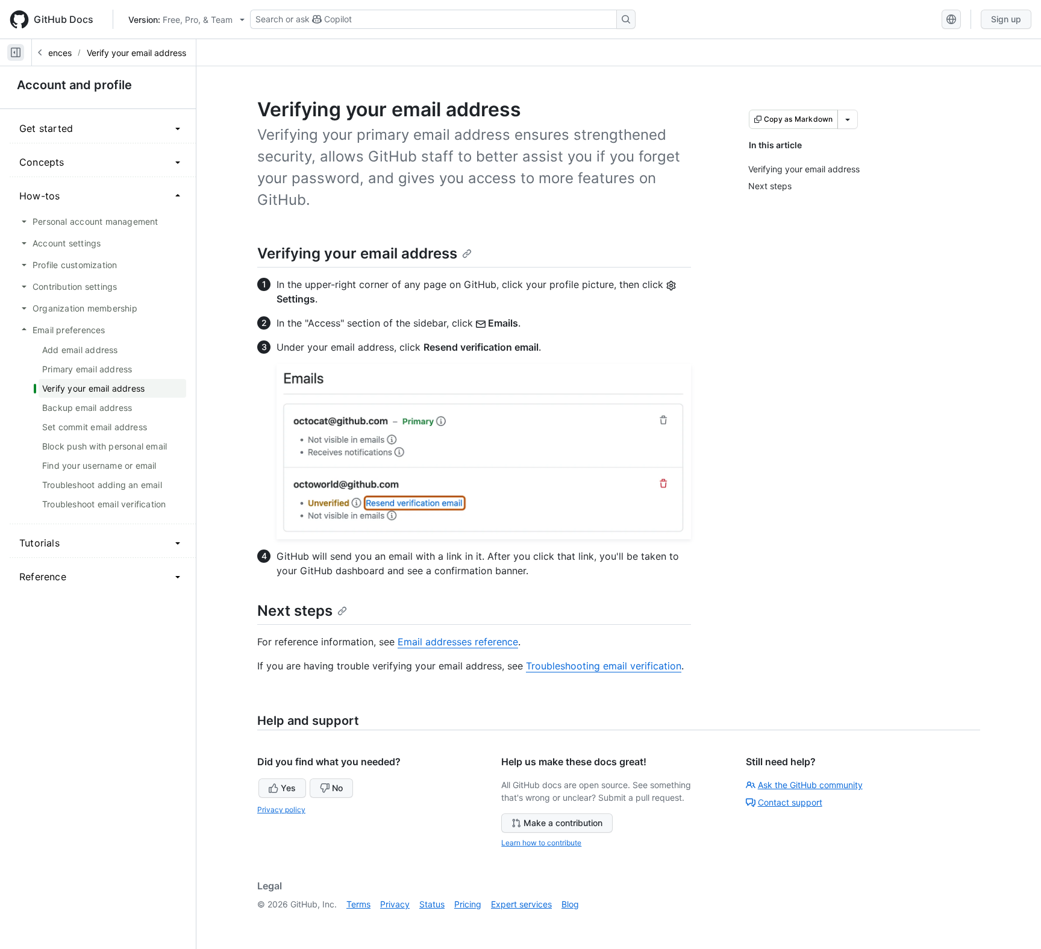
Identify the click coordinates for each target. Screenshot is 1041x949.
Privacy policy (281, 809)
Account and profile (74, 85)
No (337, 788)
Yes (288, 788)
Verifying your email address (357, 253)
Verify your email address (136, 53)
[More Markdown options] (847, 119)
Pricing (467, 904)
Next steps (295, 610)
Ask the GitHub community (810, 785)
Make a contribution (563, 823)
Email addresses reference (458, 642)
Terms (358, 904)
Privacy (395, 904)
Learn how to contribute (541, 842)
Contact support (790, 802)
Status (432, 904)
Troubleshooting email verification (603, 666)
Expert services (521, 904)
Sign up (1006, 19)
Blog (570, 904)
